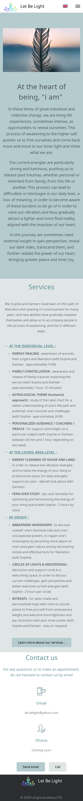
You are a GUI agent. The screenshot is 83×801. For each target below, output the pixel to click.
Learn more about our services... (41, 642)
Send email (31, 767)
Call (57, 767)
